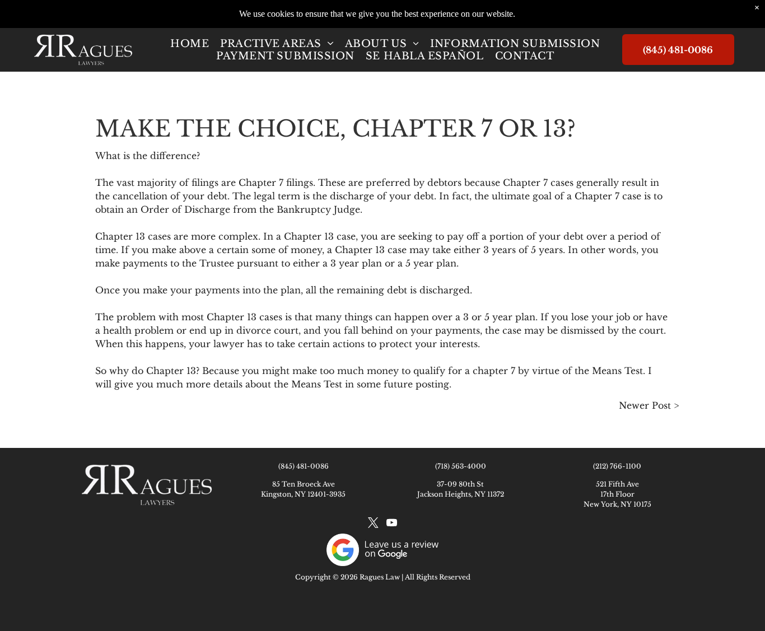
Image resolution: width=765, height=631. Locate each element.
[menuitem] (189, 44)
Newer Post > (649, 405)
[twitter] (373, 524)
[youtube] (391, 524)
